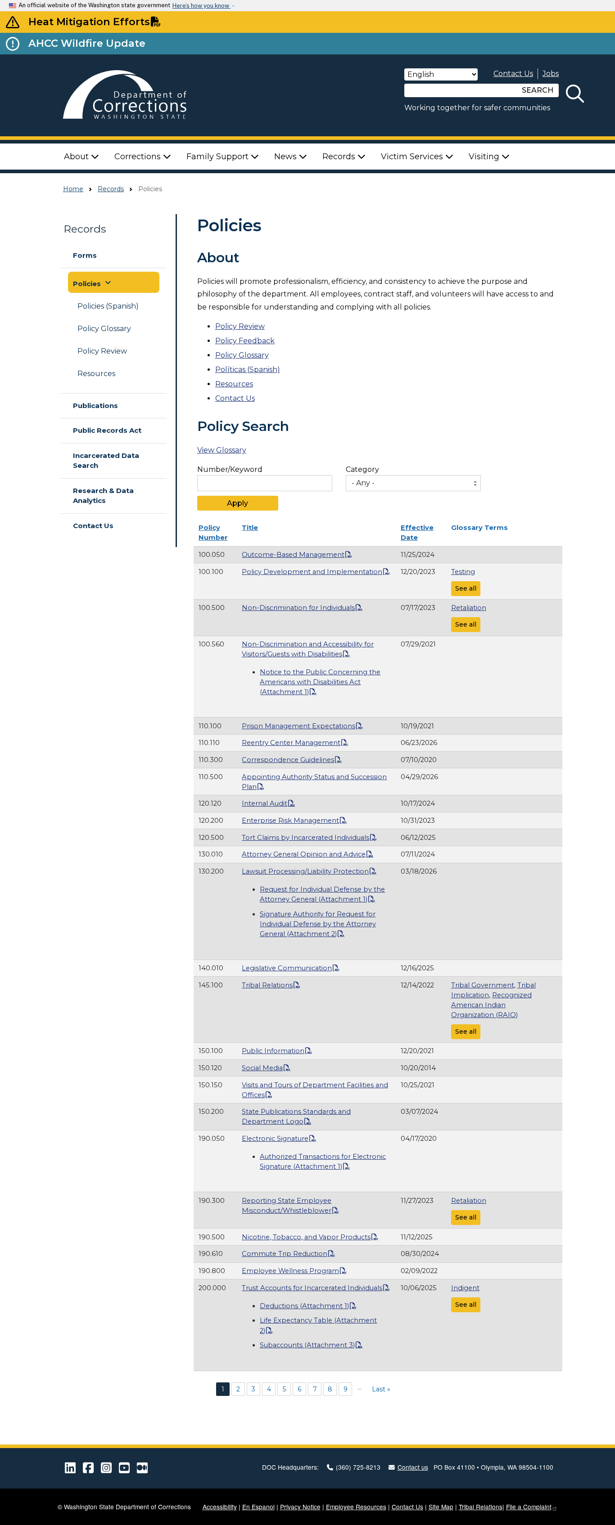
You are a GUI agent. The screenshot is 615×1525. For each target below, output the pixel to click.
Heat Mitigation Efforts (89, 21)
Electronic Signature (275, 1139)
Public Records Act (107, 430)
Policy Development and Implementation (312, 572)
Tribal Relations (267, 985)
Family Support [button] (218, 156)
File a (529, 1506)
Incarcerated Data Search (106, 460)
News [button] (286, 156)
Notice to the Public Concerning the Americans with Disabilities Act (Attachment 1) (320, 682)
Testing (463, 572)
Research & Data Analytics (103, 495)
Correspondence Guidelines (288, 760)
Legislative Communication (287, 968)
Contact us (413, 1466)
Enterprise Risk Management (290, 820)
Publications (95, 405)
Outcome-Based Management (293, 555)
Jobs (551, 73)
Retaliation (468, 608)
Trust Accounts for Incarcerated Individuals (312, 1288)
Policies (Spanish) (108, 306)
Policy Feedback (245, 340)
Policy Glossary (104, 328)
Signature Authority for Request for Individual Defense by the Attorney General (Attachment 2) (318, 924)
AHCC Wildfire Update (86, 43)
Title (250, 528)
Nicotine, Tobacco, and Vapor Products (306, 1237)
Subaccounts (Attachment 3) (307, 1345)
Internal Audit (264, 803)
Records (111, 189)
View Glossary (221, 450)
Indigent (465, 1288)
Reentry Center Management (291, 743)
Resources (96, 373)
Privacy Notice (300, 1506)
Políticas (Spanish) (247, 369)
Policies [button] (93, 282)
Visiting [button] (485, 156)
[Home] (134, 95)
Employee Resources (356, 1506)
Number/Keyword (229, 470)
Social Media (262, 1068)
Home (73, 189)
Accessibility (220, 1506)
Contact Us (513, 73)
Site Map (441, 1506)
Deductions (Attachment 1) (304, 1306)
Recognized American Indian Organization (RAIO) (491, 1005)
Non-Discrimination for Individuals (298, 608)
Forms (85, 255)
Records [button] (339, 156)
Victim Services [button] (413, 156)
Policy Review (102, 351)
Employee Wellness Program (290, 1271)
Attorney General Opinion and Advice (304, 854)
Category (362, 470)
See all (465, 588)
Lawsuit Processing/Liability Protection (305, 871)
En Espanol (258, 1506)
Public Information (273, 1051)
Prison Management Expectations (298, 726)
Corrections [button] (138, 156)
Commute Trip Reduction (284, 1254)
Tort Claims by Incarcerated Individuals (305, 838)
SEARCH (537, 90)
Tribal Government (482, 985)
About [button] (77, 156)
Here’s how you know (201, 5)
